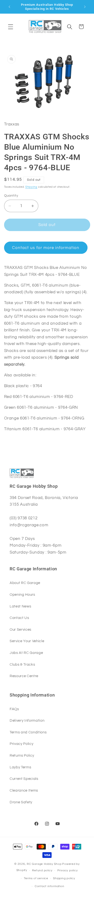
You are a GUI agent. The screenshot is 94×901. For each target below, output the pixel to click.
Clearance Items (24, 790)
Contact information (49, 886)
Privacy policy (67, 870)
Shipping (31, 187)
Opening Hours (22, 594)
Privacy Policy (21, 744)
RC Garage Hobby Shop (44, 864)
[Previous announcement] (9, 6)
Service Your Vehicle (27, 641)
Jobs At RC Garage (26, 653)
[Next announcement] (85, 6)
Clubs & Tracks (22, 664)
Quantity (11, 195)
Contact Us (19, 618)
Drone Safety (21, 802)
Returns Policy (22, 755)
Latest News (20, 606)
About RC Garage (25, 583)
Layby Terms (20, 767)
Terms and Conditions (28, 732)
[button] (10, 26)
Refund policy (42, 870)
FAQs (14, 709)
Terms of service (36, 878)
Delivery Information (27, 720)
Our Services (20, 629)
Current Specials (24, 779)
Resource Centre (24, 676)
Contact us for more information (46, 248)
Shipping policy (64, 878)
